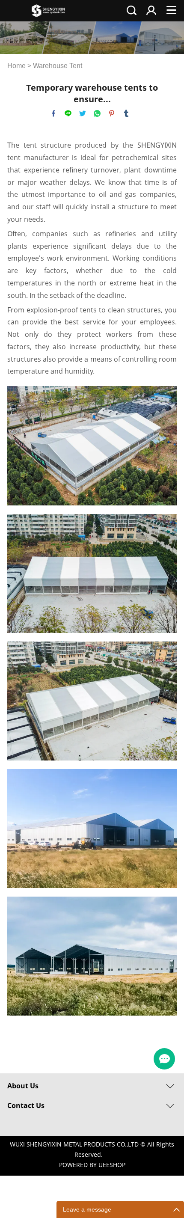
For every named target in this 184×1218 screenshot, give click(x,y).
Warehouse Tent (57, 65)
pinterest (111, 113)
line (68, 113)
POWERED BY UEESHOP (92, 1165)
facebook (53, 113)
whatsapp (97, 113)
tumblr (126, 113)
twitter (82, 113)
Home (16, 65)
